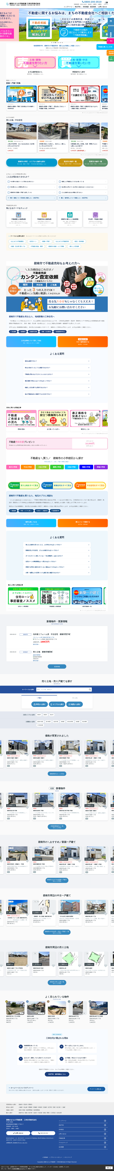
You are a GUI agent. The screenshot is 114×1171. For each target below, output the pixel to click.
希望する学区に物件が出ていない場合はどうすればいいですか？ (45, 567)
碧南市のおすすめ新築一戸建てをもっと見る (57, 880)
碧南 (26, 1112)
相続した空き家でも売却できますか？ (36, 387)
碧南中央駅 (40, 721)
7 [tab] (62, 42)
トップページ (68, 7)
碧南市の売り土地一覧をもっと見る (57, 982)
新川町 (30, 1112)
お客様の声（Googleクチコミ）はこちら (16, 1142)
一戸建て (39, 698)
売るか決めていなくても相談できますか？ (37, 367)
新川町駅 (48, 721)
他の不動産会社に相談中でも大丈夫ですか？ (38, 394)
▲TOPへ (111, 58)
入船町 (21, 1107)
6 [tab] (60, 42)
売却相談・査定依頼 (89, 7)
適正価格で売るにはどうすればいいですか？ (38, 381)
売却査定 (61, 1129)
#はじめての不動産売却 (62, 241)
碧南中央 (21, 1112)
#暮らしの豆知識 (74, 246)
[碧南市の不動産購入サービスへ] (79, 62)
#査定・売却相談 (79, 241)
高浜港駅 (84, 721)
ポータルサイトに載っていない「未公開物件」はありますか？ (44, 556)
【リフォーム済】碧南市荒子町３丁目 (43, 637)
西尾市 (45, 714)
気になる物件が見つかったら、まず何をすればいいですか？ (44, 544)
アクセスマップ (63, 1142)
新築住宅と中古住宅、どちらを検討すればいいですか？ (42, 550)
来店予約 (78, 7)
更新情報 (57, 666)
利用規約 (45, 1157)
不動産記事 (62, 1138)
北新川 (35, 1112)
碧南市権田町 (37, 655)
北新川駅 (55, 721)
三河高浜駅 (40, 725)
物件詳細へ (36, 644)
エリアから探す (58, 704)
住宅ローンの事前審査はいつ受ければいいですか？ (41, 561)
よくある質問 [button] (57, 353)
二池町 (63, 1107)
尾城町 (35, 1107)
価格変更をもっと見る (57, 774)
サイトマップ (68, 1157)
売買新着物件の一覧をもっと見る (57, 826)
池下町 (50, 1107)
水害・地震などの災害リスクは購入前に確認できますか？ (43, 572)
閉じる (109, 1167)
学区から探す (41, 704)
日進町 (45, 1107)
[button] (57, 176)
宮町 (54, 1107)
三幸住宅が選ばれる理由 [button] (57, 1038)
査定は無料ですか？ (31, 361)
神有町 (40, 1107)
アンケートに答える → (96, 1089)
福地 (44, 1112)
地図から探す (76, 704)
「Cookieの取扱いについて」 (18, 1168)
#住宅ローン (32, 241)
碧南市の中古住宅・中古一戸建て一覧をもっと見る (57, 932)
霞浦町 (30, 1107)
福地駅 (77, 721)
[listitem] (18, 754)
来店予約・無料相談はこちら (57, 1074)
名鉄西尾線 (29, 1110)
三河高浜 (52, 1112)
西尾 (48, 1112)
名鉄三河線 (22, 1110)
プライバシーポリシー (56, 1157)
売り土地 (74, 698)
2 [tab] (53, 42)
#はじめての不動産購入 (17, 241)
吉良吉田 (59, 1112)
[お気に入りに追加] (27, 755)
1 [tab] (51, 42)
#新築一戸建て (46, 241)
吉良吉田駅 (70, 721)
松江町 (59, 1107)
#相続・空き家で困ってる (18, 246)
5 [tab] (58, 42)
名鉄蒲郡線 (36, 1110)
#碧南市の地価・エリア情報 (56, 246)
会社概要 (61, 1147)
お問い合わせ (102, 7)
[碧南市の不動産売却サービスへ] (35, 62)
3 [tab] (55, 42)
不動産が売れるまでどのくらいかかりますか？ (39, 374)
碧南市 (39, 714)
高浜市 (51, 714)
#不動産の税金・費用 (37, 246)
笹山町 (26, 1107)
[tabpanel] (57, 24)
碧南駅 (62, 721)
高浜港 (40, 1112)
